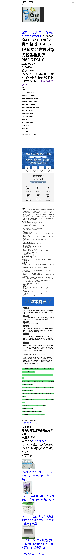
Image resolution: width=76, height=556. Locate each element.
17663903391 (40, 441)
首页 (24, 32)
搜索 (32, 5)
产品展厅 (36, 32)
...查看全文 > (29, 423)
